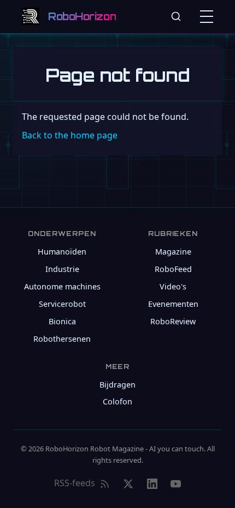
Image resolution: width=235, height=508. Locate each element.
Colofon (117, 401)
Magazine (173, 251)
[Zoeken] (176, 16)
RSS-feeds (74, 483)
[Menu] (209, 16)
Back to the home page (70, 135)
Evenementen (173, 304)
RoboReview (173, 321)
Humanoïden (62, 251)
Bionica (62, 321)
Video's (173, 286)
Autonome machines (62, 286)
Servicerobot (62, 304)
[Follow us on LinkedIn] (152, 483)
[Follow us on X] (128, 483)
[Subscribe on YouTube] (175, 483)
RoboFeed (173, 269)
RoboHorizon (82, 16)
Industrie (62, 269)
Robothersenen (62, 339)
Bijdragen (117, 384)
